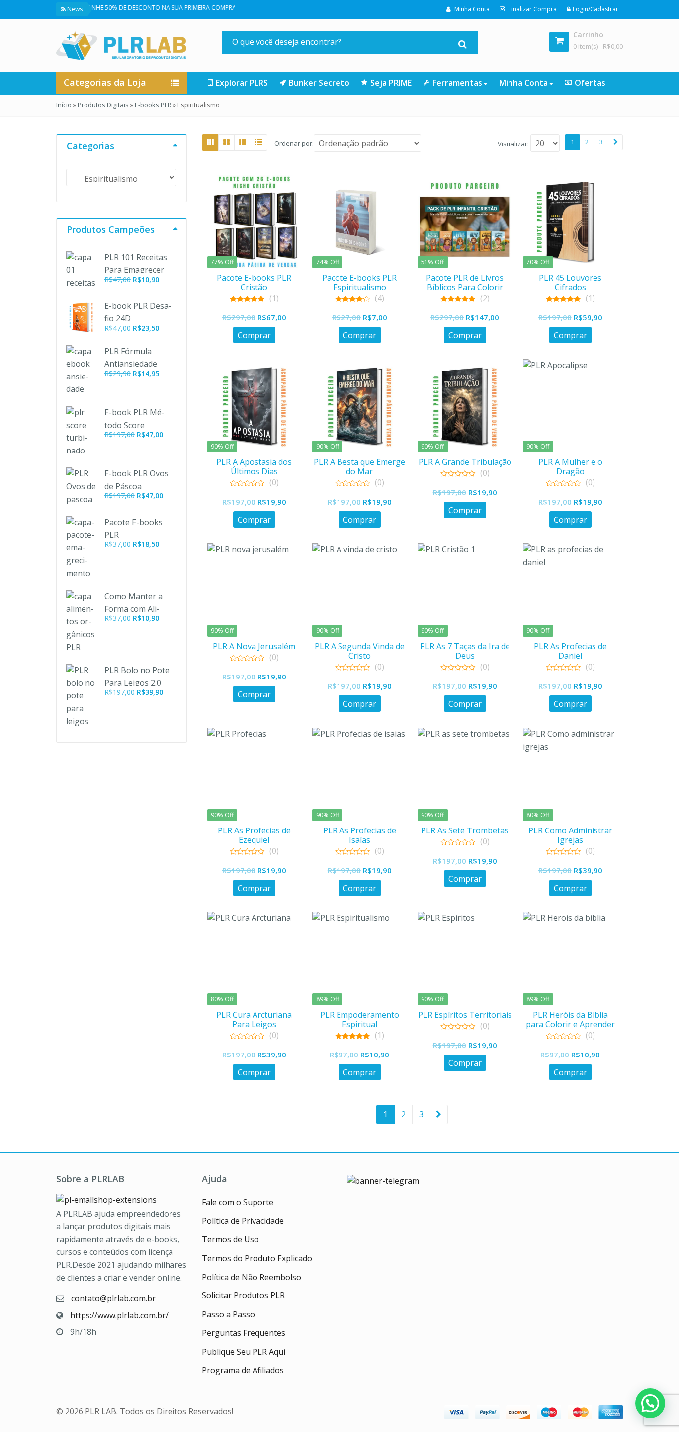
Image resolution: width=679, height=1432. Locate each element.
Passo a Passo (228, 1314)
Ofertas (590, 82)
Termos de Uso (230, 1239)
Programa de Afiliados (243, 1370)
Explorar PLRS (242, 82)
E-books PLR (153, 104)
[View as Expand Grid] (226, 142)
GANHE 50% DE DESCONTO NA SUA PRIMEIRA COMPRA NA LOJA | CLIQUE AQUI (171, 7)
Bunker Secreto (319, 82)
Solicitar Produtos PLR (243, 1295)
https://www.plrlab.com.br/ (119, 1315)
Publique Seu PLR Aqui (243, 1351)
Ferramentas (458, 82)
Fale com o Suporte (237, 1202)
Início (64, 104)
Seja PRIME (391, 82)
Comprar (254, 335)
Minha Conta (524, 82)
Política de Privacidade (243, 1220)
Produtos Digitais (103, 104)
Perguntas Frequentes (243, 1332)
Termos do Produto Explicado (257, 1258)
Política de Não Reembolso (251, 1277)
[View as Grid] (210, 142)
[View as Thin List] (259, 142)
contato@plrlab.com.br (113, 1298)
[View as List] (242, 142)
